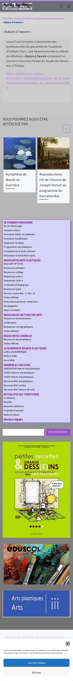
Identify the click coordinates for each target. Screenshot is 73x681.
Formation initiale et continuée (19, 234)
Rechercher (58, 432)
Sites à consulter (12, 310)
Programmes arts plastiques (18, 247)
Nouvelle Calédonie (14, 406)
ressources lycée (54, 18)
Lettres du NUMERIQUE (15, 352)
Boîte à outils (10, 356)
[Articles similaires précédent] (58, 128)
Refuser (36, 672)
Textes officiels (11, 297)
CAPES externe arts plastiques (19, 372)
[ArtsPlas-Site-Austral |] (17, 6)
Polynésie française (13, 410)
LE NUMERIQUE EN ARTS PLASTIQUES (25, 348)
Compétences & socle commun (19, 251)
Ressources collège (13, 272)
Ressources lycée (12, 289)
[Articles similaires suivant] (66, 128)
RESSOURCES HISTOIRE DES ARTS (23, 315)
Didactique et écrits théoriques (19, 255)
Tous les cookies (36, 662)
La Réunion (9, 398)
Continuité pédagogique (16, 285)
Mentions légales (13, 419)
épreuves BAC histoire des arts (19, 389)
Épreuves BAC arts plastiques (18, 381)
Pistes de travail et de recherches (21, 301)
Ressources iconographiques (18, 326)
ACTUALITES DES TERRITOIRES (21, 394)
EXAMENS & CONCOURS (17, 365)
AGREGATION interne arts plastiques (22, 368)
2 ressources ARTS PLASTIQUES (28, 18)
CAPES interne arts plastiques (18, 377)
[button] (67, 643)
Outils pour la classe (14, 243)
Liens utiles (9, 360)
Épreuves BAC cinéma (15, 385)
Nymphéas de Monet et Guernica (16, 179)
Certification (10, 322)
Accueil (6, 18)
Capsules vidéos (12, 230)
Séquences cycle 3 (13, 276)
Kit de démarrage (13, 226)
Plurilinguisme (11, 306)
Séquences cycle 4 (13, 280)
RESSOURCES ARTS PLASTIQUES (22, 260)
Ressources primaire (14, 268)
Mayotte (8, 402)
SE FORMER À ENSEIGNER (18, 222)
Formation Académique (16, 238)
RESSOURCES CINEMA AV (18, 336)
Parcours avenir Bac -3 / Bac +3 (19, 293)
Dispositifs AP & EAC (13, 263)
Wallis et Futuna (11, 414)
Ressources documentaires (17, 318)
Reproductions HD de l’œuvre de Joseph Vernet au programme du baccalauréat (52, 185)
